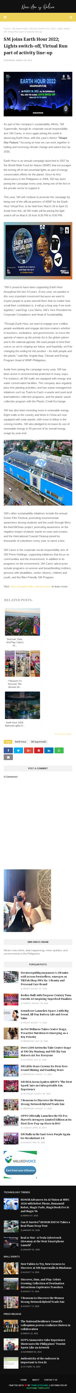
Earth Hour (20, 741)
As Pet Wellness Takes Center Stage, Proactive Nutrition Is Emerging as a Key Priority (44, 1033)
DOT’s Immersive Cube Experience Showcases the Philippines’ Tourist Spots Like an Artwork (43, 1344)
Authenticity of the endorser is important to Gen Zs (40, 1360)
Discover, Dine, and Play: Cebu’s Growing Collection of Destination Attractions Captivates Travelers (42, 1283)
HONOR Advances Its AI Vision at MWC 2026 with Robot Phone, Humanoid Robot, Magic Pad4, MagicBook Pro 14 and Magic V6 (45, 1205)
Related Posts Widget (63, 734)
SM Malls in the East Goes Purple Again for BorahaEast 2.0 (45, 1136)
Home (7, 28)
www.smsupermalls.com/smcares (30, 586)
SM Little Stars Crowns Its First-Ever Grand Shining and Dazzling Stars (44, 1068)
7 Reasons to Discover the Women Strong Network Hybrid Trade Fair (43, 1102)
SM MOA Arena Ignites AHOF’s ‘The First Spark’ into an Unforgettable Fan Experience (46, 1085)
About (35, 1379)
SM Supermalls (19, 28)
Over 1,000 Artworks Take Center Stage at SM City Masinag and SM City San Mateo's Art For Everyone (46, 1051)
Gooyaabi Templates (38, 1388)
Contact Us (50, 1379)
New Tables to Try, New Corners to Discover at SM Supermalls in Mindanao (46, 1266)
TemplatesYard (39, 1385)
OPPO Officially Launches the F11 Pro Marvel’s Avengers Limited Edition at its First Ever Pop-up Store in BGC (46, 1119)
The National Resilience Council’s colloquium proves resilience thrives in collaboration (45, 1325)
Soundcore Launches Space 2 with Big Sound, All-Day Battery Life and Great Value (45, 1014)
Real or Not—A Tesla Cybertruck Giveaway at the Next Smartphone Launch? (42, 1241)
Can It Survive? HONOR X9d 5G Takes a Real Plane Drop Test (45, 1224)
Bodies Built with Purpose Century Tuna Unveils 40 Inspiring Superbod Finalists (46, 997)
